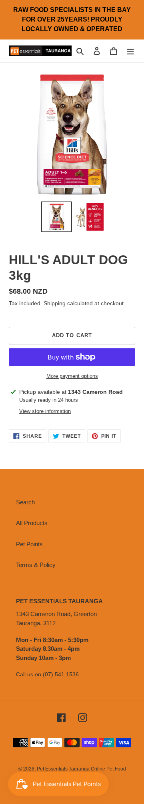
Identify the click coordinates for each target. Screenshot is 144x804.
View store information (45, 411)
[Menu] (130, 50)
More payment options (72, 376)
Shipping (55, 303)
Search (25, 502)
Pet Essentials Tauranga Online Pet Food (81, 769)
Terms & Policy (36, 564)
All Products (32, 523)
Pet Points (29, 544)
